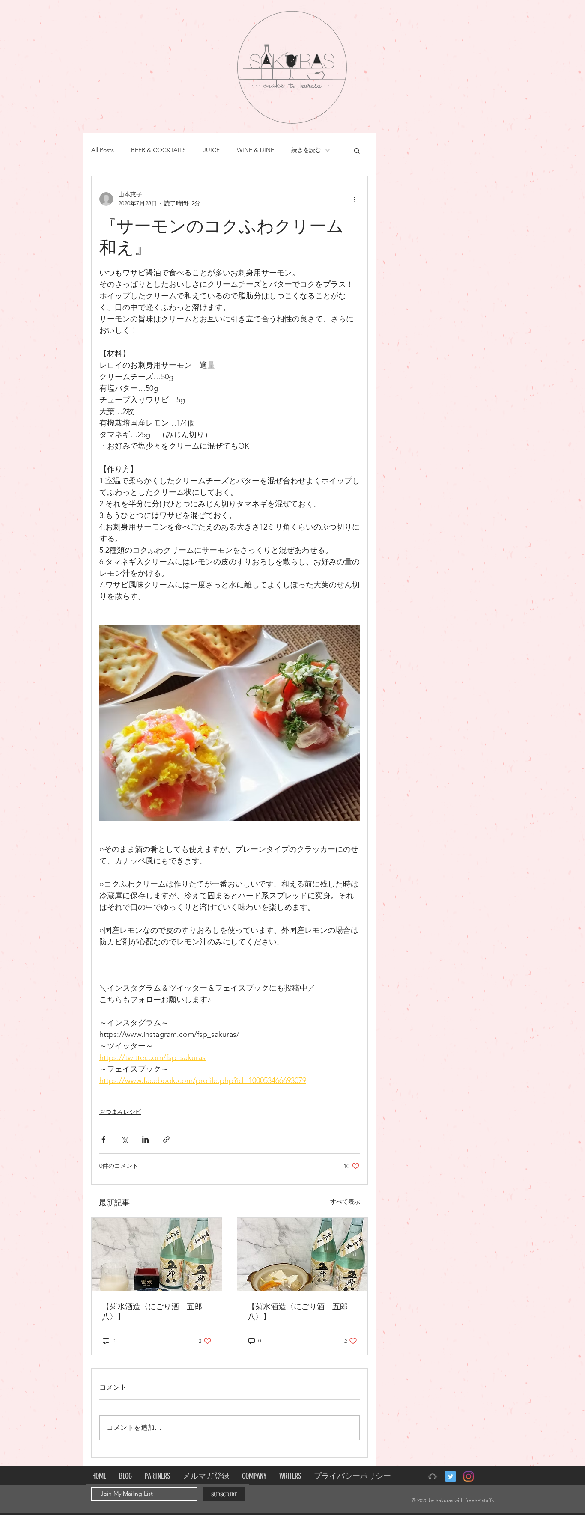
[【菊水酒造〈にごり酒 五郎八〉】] (157, 1254)
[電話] (432, 1476)
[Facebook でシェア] (103, 1139)
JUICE (211, 150)
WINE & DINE (255, 150)
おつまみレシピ (120, 1112)
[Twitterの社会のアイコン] (450, 1476)
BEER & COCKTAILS (158, 150)
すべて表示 (345, 1201)
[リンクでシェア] (166, 1139)
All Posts (102, 150)
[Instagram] (468, 1476)
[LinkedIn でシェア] (145, 1139)
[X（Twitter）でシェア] (124, 1139)
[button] (357, 150)
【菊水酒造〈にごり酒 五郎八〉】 (152, 1312)
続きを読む (306, 150)
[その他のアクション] (354, 199)
